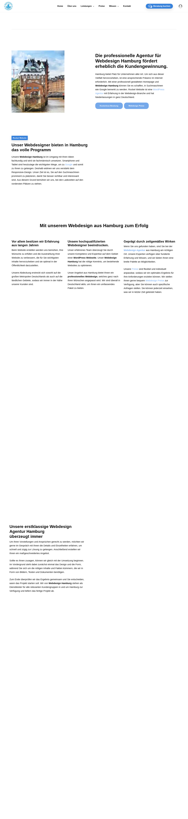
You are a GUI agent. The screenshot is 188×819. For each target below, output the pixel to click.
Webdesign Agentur (134, 250)
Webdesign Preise (155, 280)
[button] (109, 106)
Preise (135, 269)
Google (69, 164)
